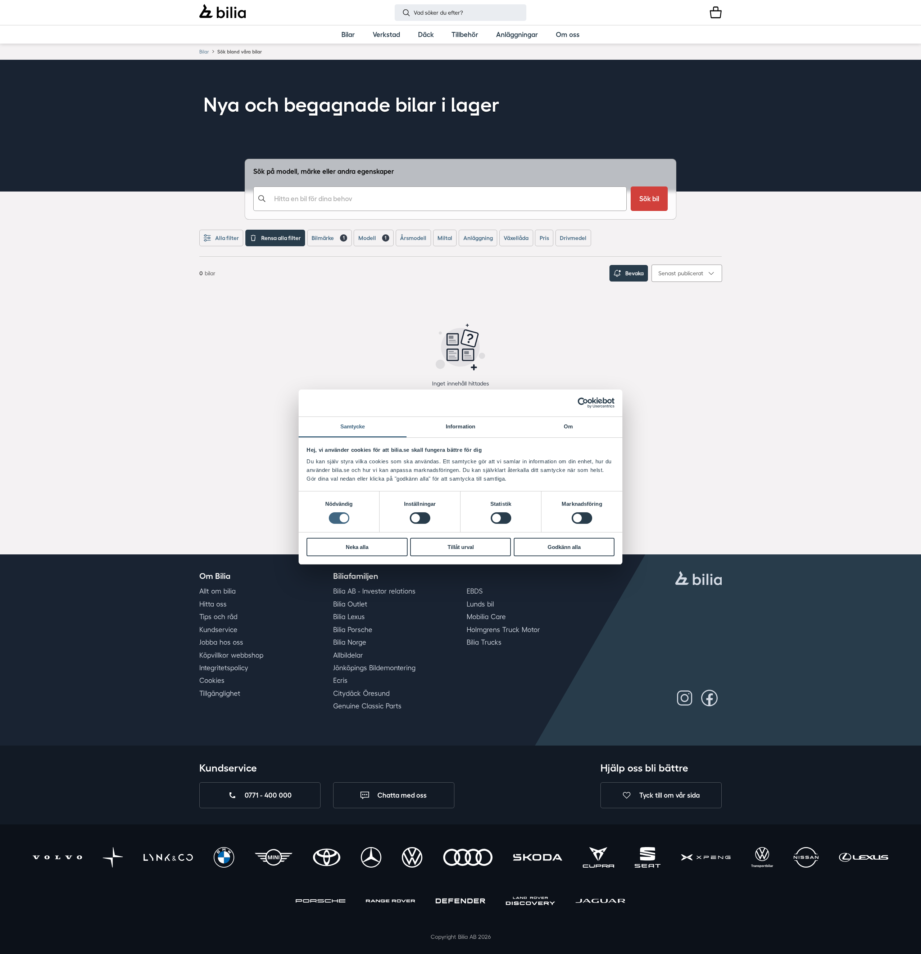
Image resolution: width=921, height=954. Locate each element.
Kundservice (218, 629)
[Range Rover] (390, 901)
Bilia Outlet (350, 604)
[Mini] (273, 858)
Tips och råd (218, 616)
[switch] (420, 518)
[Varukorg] (716, 12)
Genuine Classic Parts (367, 706)
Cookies (211, 680)
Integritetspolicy (223, 667)
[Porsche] (320, 901)
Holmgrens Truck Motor (503, 629)
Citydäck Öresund (361, 693)
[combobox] (440, 198)
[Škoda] (537, 858)
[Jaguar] (600, 901)
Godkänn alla (564, 547)
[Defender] (460, 901)
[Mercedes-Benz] (371, 858)
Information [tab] (460, 426)
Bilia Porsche (352, 629)
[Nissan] (806, 858)
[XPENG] (705, 858)
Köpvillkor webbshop (231, 655)
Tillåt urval (461, 547)
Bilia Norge (349, 642)
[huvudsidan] (698, 579)
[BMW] (224, 858)
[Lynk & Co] (168, 858)
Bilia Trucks (484, 642)
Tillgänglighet (219, 693)
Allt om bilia (217, 591)
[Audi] (468, 858)
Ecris (340, 680)
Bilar (204, 51)
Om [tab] (568, 426)
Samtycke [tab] (352, 426)
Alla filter (227, 238)
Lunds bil (480, 604)
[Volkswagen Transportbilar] (762, 858)
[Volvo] (57, 858)
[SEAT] (648, 858)
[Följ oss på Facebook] (709, 698)
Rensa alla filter (281, 238)
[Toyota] (326, 858)
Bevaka (634, 273)
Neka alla (357, 547)
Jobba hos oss (221, 642)
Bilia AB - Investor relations (374, 591)
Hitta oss (213, 604)
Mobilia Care (486, 616)
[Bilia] (222, 12)
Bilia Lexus (349, 616)
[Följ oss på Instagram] (684, 698)
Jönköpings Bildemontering (374, 667)
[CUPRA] (598, 858)
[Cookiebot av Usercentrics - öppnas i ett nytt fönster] (583, 402)
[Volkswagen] (412, 858)
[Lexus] (863, 858)
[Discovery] (530, 901)
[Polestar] (113, 858)
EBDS (475, 591)
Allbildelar (348, 655)
